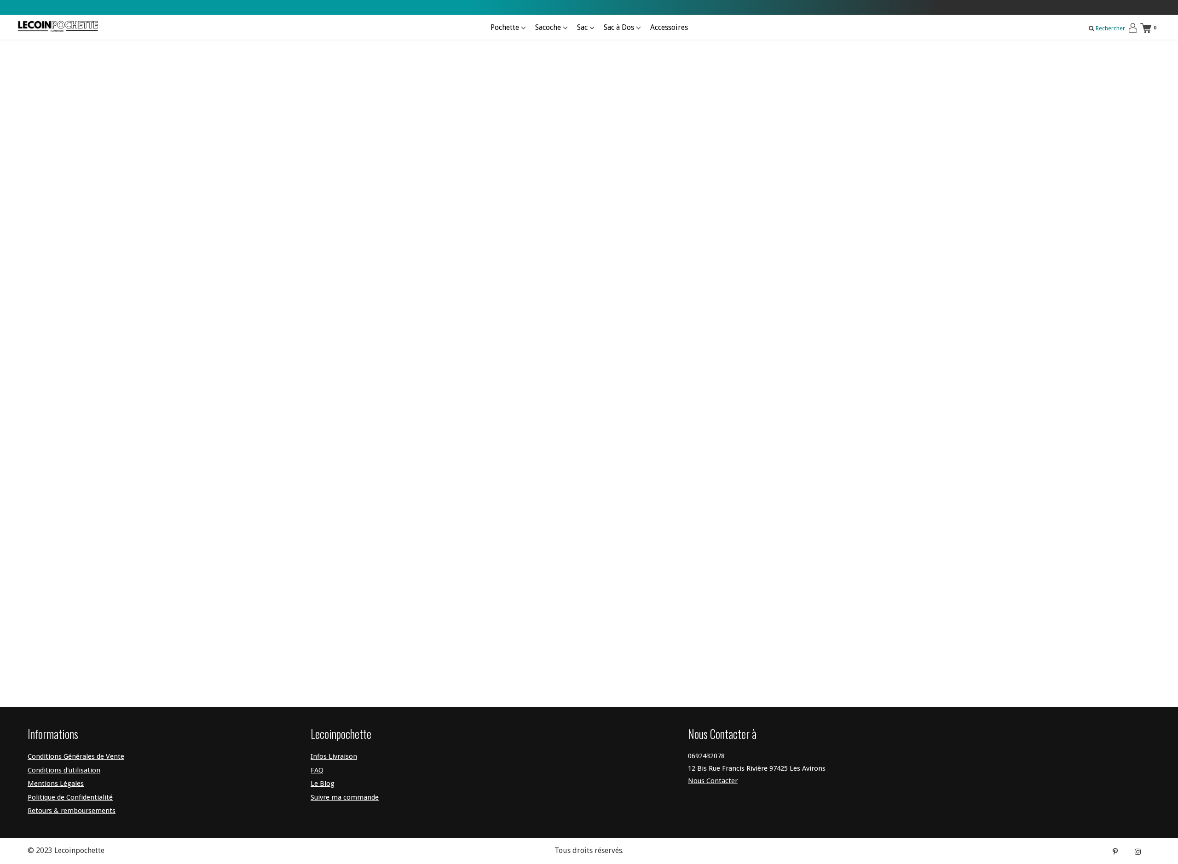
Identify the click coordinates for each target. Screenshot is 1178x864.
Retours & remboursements (71, 811)
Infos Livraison (334, 756)
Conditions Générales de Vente (76, 756)
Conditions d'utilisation (64, 770)
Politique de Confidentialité (70, 797)
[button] (725, 250)
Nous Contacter (713, 781)
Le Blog (323, 783)
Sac (583, 27)
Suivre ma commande (345, 797)
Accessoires (669, 27)
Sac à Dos (620, 27)
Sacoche (549, 27)
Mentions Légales (56, 783)
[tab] (725, 250)
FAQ (317, 770)
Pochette (506, 27)
